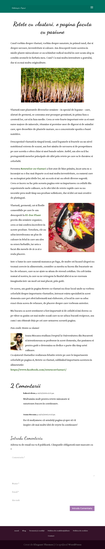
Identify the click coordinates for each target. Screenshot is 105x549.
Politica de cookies (80, 531)
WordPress (74, 544)
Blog (24, 531)
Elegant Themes (43, 544)
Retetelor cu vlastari (33, 168)
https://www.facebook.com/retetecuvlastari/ (38, 369)
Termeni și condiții (36, 531)
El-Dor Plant (33, 215)
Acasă (16, 531)
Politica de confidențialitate (59, 531)
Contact (51, 536)
